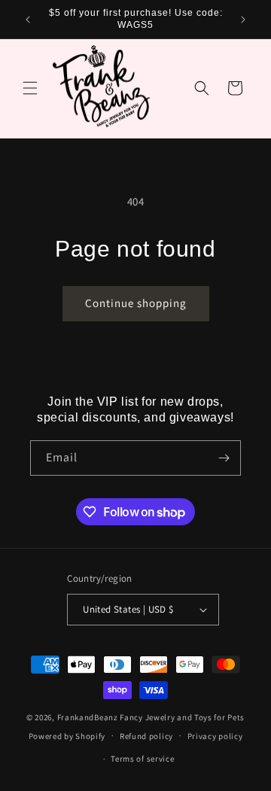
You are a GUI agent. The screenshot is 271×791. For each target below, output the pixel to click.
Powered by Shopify (67, 735)
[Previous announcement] (27, 19)
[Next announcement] (243, 19)
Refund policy (146, 736)
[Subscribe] (223, 458)
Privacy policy (215, 736)
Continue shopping (136, 303)
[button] (30, 88)
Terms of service (142, 758)
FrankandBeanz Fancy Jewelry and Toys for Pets (151, 717)
